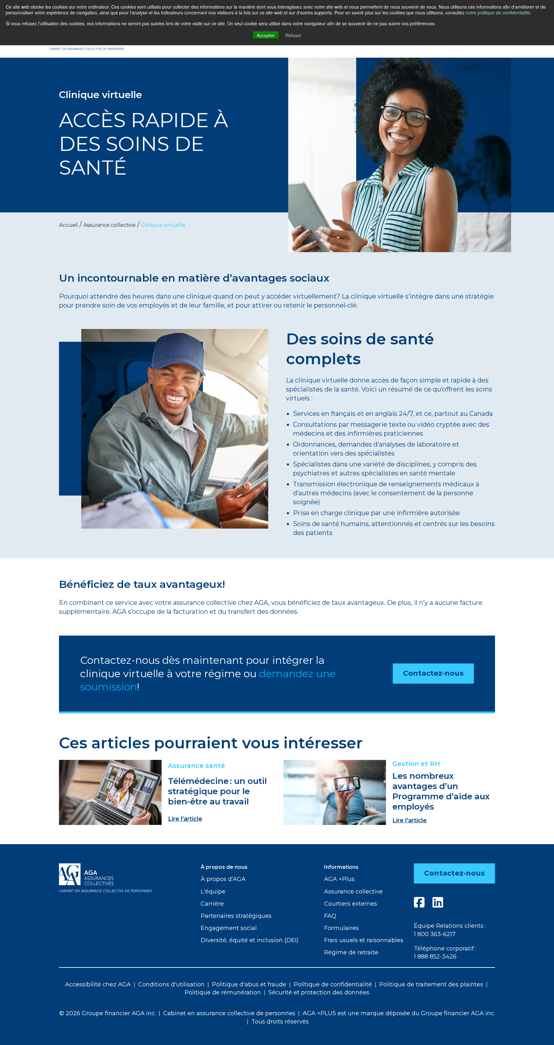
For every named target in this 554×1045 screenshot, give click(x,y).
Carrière (212, 903)
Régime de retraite (351, 952)
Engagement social (229, 928)
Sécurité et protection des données (318, 992)
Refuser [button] (293, 35)
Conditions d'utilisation (171, 984)
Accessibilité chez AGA (98, 984)
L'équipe (213, 891)
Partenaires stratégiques (236, 915)
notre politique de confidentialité (498, 12)
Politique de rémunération (223, 992)
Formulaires (341, 928)
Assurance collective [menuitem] (109, 225)
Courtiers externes (350, 903)
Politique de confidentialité (333, 984)
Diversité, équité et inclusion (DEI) (249, 940)
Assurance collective (353, 891)
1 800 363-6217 (435, 934)
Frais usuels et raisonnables (363, 940)
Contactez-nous (433, 673)
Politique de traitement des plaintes (431, 984)
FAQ (330, 915)
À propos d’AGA (223, 879)
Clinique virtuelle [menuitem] (163, 225)
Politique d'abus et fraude (249, 984)
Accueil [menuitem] (68, 225)
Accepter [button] (266, 35)
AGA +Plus (339, 879)
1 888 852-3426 (435, 956)
